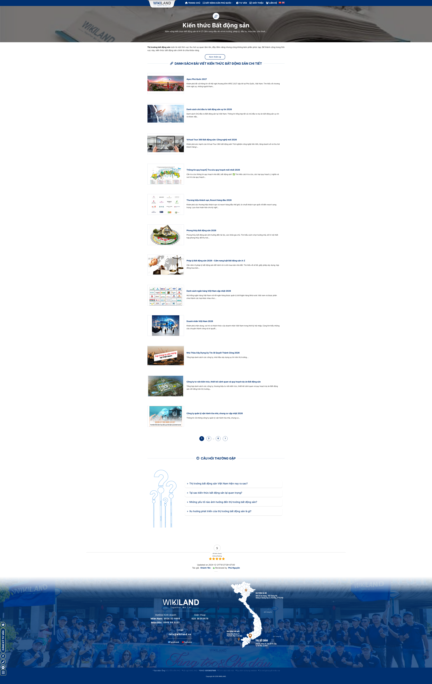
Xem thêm (214, 57)
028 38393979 (200, 618)
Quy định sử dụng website (246, 670)
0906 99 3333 (171, 622)
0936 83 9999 (172, 618)
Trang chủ (194, 3)
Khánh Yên (205, 568)
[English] (283, 2)
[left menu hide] (3, 672)
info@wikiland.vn (180, 634)
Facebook (174, 642)
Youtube (188, 642)
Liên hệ (273, 3)
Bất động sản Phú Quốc (218, 3)
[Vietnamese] (280, 2)
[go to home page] (3, 625)
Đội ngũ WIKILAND (190, 670)
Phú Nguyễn (234, 568)
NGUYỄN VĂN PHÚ (173, 670)
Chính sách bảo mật (226, 670)
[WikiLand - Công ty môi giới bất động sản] (162, 4)
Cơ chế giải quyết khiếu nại (269, 670)
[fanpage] (3, 656)
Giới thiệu (258, 3)
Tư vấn (243, 3)
